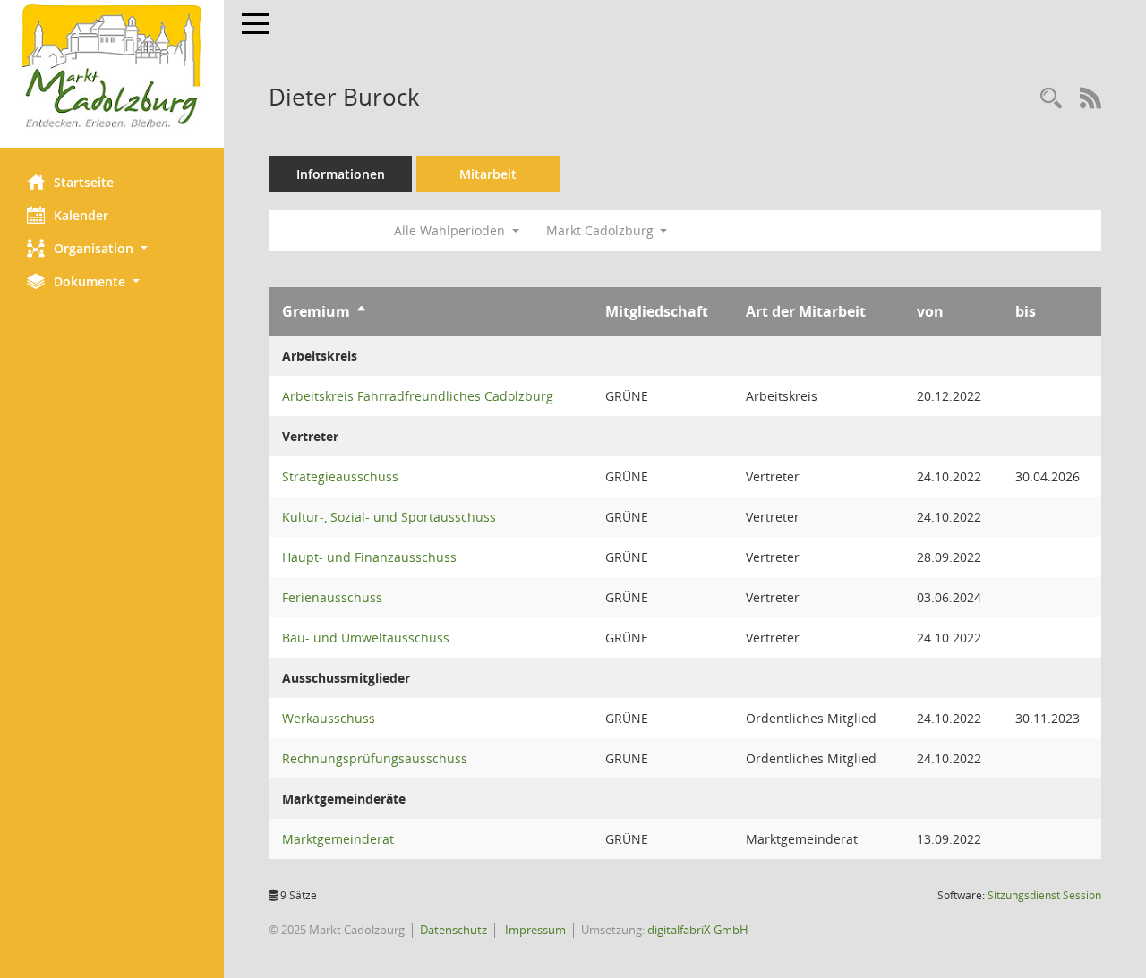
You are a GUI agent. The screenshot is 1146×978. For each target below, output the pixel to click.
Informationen (340, 174)
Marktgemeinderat (338, 838)
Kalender (81, 215)
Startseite (84, 182)
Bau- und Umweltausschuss (365, 637)
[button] (112, 248)
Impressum (534, 930)
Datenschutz (453, 930)
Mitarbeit (488, 174)
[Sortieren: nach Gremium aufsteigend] (361, 311)
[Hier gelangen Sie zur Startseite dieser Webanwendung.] (112, 67)
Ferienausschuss (332, 597)
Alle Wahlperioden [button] (451, 230)
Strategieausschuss (340, 476)
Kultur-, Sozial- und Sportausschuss (389, 516)
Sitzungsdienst (1044, 895)
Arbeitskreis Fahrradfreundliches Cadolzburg (417, 395)
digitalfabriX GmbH (697, 930)
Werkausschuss (328, 718)
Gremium (316, 311)
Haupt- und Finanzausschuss (369, 557)
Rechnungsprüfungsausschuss (374, 758)
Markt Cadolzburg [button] (601, 230)
